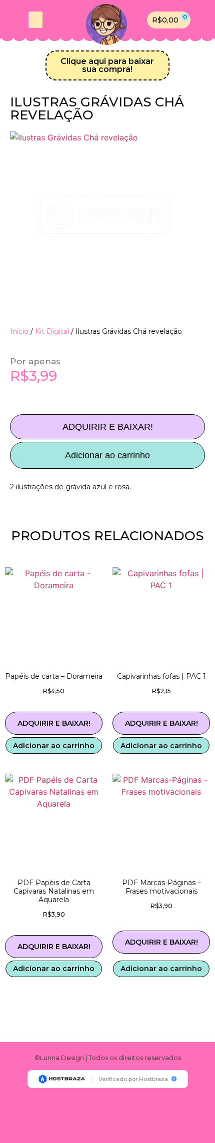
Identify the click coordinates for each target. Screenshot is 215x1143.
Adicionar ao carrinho (107, 455)
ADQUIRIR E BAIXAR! (107, 427)
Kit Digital (52, 331)
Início (19, 331)
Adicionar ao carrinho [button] (53, 745)
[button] (35, 19)
